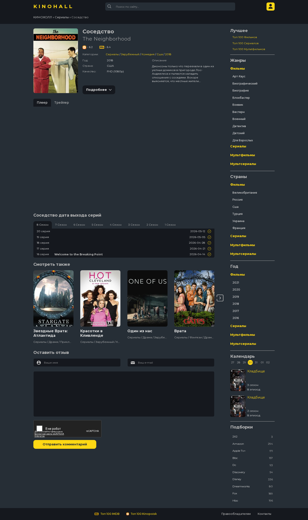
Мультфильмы (242, 155)
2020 (236, 289)
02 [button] (268, 362)
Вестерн (238, 112)
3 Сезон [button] (134, 224)
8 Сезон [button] (42, 224)
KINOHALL (53, 6)
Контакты (264, 513)
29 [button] (244, 362)
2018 (168, 54)
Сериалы (112, 54)
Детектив (239, 126)
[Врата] (194, 298)
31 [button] (256, 362)
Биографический (244, 83)
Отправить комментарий (65, 444)
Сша (160, 54)
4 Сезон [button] (116, 224)
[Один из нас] (147, 298)
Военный (239, 119)
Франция (238, 228)
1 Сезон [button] (170, 224)
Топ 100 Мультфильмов (248, 49)
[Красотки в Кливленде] (100, 298)
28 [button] (238, 362)
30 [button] (250, 362)
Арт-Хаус (238, 76)
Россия (237, 199)
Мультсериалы (243, 164)
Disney (252, 479)
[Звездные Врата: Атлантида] (53, 298)
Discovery (252, 472)
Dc (252, 465)
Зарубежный (130, 54)
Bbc (252, 458)
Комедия (148, 54)
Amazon (252, 443)
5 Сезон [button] (97, 224)
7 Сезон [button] (61, 224)
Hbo (252, 500)
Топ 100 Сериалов (245, 43)
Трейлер (61, 103)
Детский (238, 133)
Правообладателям (236, 513)
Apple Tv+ (252, 450)
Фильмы (237, 68)
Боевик (237, 104)
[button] (220, 298)
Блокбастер (241, 97)
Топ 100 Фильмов (244, 37)
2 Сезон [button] (152, 224)
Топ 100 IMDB (110, 513)
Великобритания (244, 192)
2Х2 (252, 436)
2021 (235, 282)
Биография (240, 90)
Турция (237, 213)
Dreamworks (252, 486)
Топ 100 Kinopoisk (143, 513)
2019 (235, 296)
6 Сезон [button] (79, 224)
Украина (238, 221)
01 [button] (262, 362)
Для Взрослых (242, 140)
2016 (235, 318)
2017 (235, 311)
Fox (252, 493)
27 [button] (232, 362)
